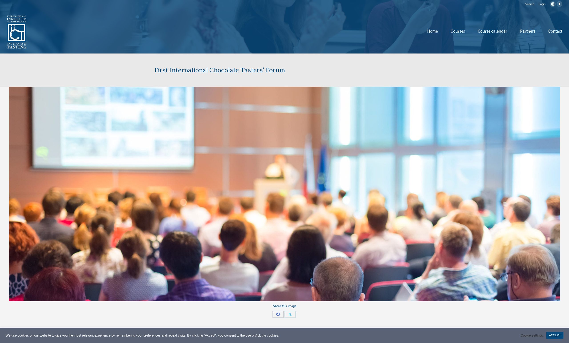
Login (542, 4)
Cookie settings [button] (532, 335)
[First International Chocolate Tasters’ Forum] (284, 194)
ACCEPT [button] (555, 335)
